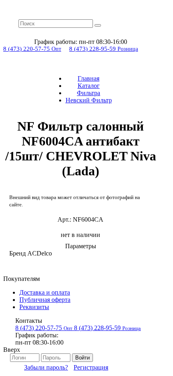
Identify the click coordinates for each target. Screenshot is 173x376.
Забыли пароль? (46, 367)
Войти (82, 358)
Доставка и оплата (44, 292)
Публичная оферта (44, 299)
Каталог (89, 85)
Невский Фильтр (89, 100)
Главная (88, 78)
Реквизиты (34, 306)
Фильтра (88, 92)
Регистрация (91, 367)
